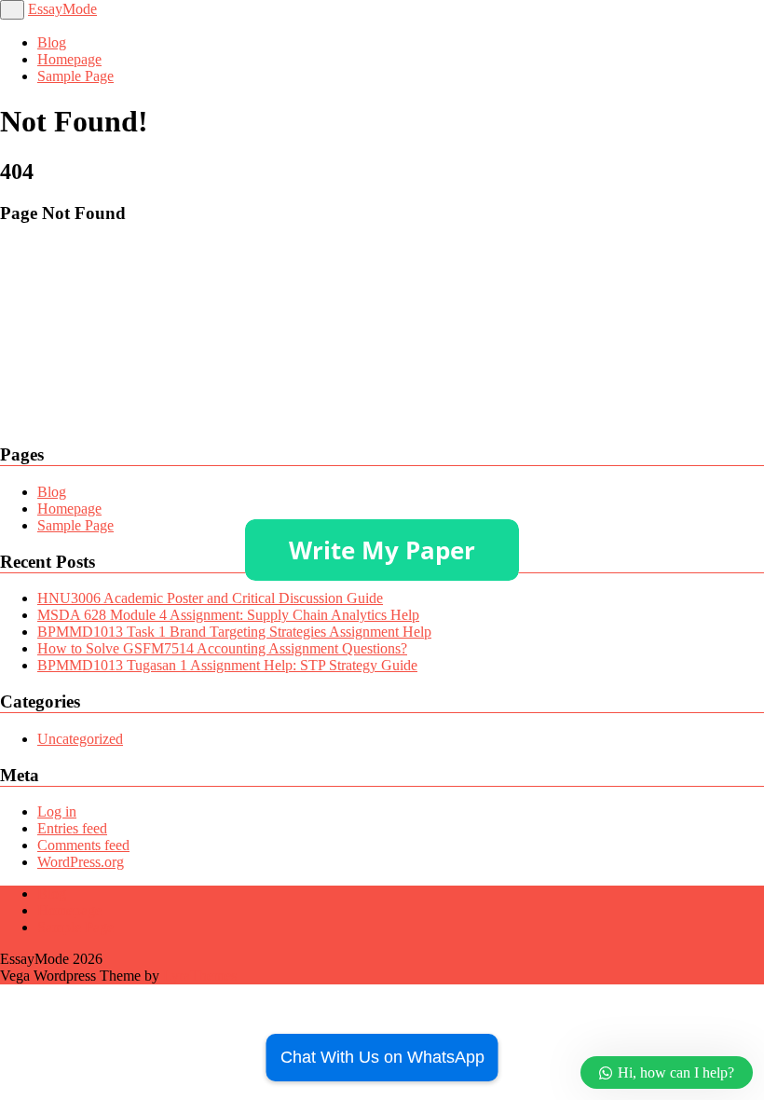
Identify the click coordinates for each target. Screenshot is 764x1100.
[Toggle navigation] (12, 10)
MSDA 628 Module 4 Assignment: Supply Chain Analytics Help (228, 615)
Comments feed (83, 845)
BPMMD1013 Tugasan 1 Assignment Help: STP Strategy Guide (227, 665)
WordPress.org (80, 862)
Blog (51, 42)
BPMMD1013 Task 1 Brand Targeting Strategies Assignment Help (234, 631)
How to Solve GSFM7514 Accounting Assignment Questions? (222, 648)
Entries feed (72, 828)
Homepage (69, 59)
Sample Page (75, 76)
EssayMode (62, 9)
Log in (56, 811)
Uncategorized (80, 739)
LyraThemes (200, 975)
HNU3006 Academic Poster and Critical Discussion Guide (210, 598)
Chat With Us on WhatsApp (382, 1057)
